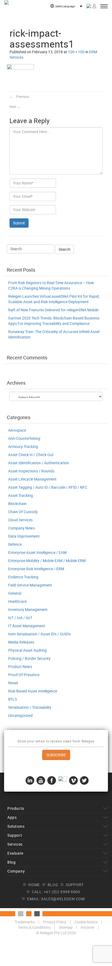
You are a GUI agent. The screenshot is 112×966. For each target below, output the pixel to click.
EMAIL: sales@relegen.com (56, 898)
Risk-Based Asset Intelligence (32, 691)
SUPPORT (74, 884)
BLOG (53, 884)
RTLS (12, 699)
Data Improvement (24, 536)
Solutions (15, 826)
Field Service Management (30, 585)
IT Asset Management (26, 625)
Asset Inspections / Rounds (31, 470)
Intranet (87, 927)
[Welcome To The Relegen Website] (21, 11)
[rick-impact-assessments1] (20, 77)
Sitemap (66, 927)
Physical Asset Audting (27, 650)
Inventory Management (28, 609)
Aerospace (17, 430)
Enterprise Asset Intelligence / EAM (37, 552)
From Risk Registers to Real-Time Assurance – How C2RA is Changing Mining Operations (51, 285)
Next (15, 106)
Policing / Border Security (29, 658)
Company (16, 871)
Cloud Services (20, 519)
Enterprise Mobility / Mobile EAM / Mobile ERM (47, 560)
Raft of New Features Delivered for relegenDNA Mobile (53, 309)
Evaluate (15, 853)
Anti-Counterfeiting (24, 438)
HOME (34, 884)
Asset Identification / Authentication (38, 462)
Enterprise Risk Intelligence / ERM (36, 568)
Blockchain (17, 503)
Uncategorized (20, 715)
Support (14, 835)
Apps (12, 817)
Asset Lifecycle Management (32, 479)
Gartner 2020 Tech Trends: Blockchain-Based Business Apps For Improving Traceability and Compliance (53, 320)
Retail (13, 682)
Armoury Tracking (23, 446)
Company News (21, 528)
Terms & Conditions (34, 927)
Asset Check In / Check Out (31, 454)
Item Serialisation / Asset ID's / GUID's (39, 633)
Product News (20, 666)
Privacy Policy (54, 921)
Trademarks (25, 921)
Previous (19, 96)
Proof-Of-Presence (23, 674)
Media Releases (21, 642)
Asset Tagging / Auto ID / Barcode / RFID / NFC (47, 487)
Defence (15, 544)
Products (15, 808)
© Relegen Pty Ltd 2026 (56, 932)
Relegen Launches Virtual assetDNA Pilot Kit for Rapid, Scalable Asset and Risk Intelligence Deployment (53, 299)
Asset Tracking (20, 495)
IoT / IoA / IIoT (20, 617)
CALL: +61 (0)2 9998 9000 (56, 891)
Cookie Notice (86, 921)
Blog (11, 862)
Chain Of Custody (23, 511)
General (14, 593)
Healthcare (17, 601)
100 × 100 (76, 51)
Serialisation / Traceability (29, 707)
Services (15, 844)
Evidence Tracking (23, 576)
